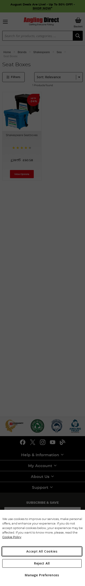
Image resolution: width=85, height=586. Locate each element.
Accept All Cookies (42, 551)
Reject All (42, 563)
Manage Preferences (42, 575)
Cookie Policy (11, 537)
